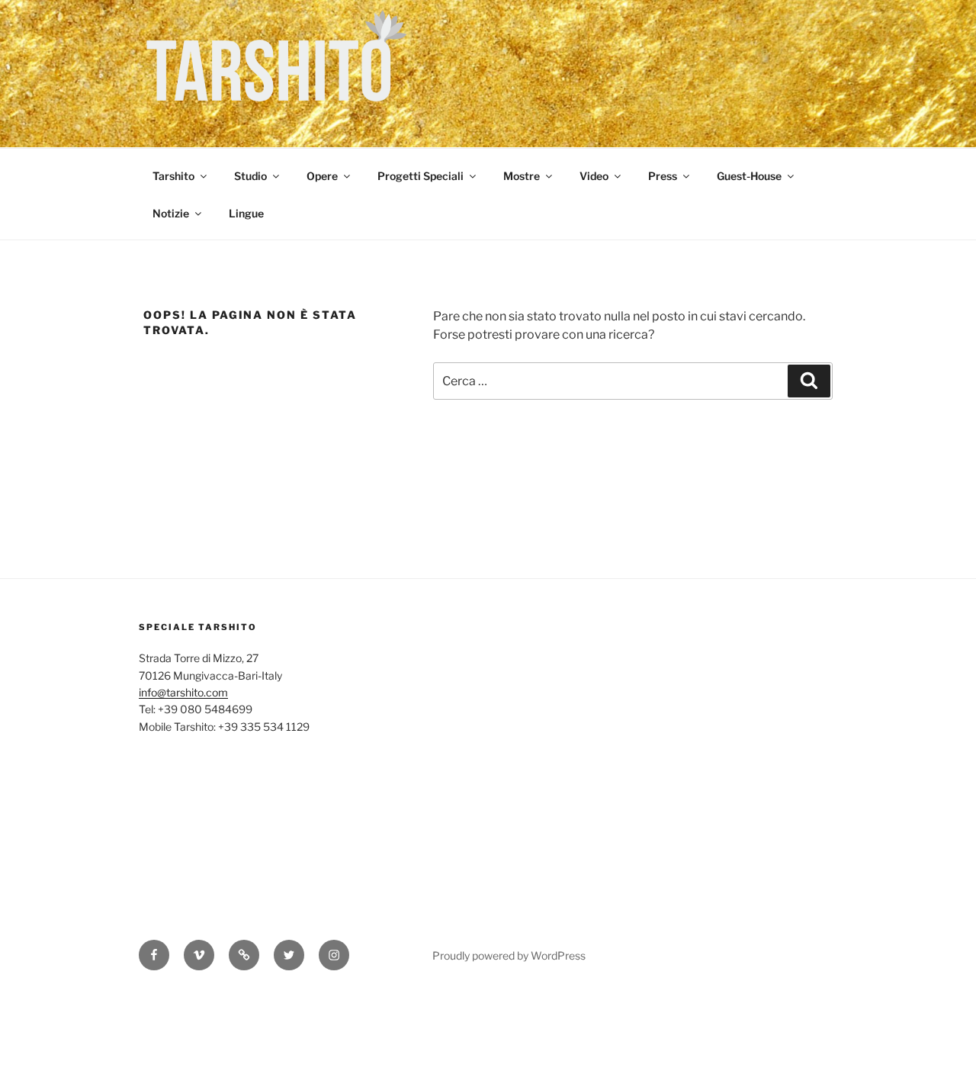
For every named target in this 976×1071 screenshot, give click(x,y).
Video (594, 175)
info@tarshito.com (183, 692)
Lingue (246, 213)
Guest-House (749, 175)
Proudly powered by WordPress (509, 955)
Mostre (521, 175)
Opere (322, 175)
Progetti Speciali (420, 175)
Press (662, 175)
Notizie (170, 213)
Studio (250, 175)
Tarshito (173, 175)
